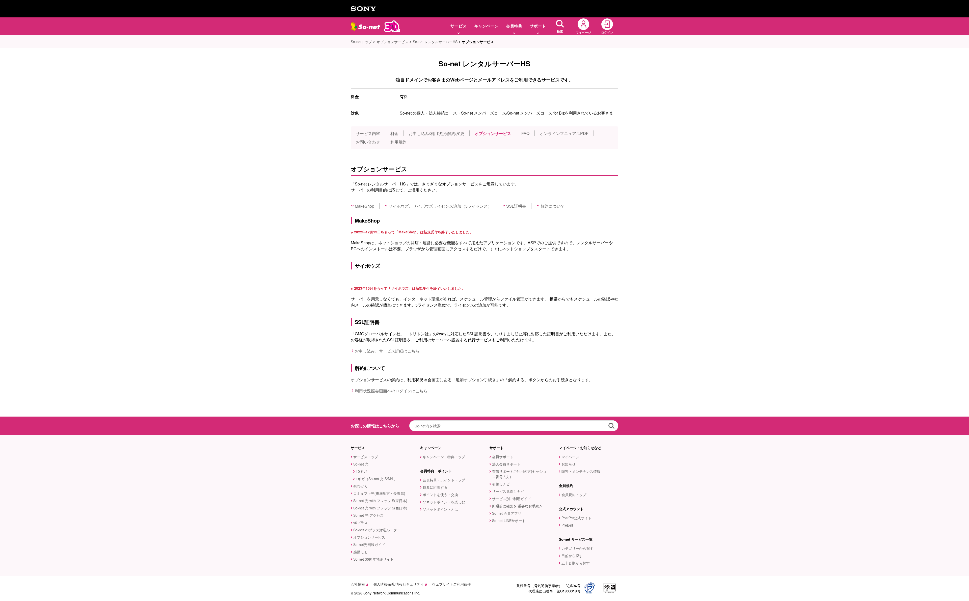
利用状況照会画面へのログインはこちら (391, 391)
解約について (553, 206)
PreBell (567, 525)
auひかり (360, 485)
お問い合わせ (368, 142)
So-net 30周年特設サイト (373, 559)
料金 (394, 133)
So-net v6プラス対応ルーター (376, 529)
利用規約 (398, 142)
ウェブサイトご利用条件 (451, 584)
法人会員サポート (506, 464)
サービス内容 (368, 133)
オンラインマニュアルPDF (564, 133)
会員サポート (502, 456)
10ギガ (361, 471)
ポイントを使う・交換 (440, 494)
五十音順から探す (575, 562)
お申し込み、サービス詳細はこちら (387, 351)
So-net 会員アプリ (506, 513)
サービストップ (365, 456)
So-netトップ (361, 41)
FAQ (525, 133)
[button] (560, 26)
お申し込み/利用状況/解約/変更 (436, 133)
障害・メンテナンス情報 (580, 471)
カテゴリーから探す (577, 548)
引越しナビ (501, 483)
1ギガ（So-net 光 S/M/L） (376, 478)
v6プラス (360, 522)
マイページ (570, 456)
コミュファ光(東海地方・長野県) (379, 493)
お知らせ (568, 464)
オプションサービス (392, 41)
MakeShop (364, 206)
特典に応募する (435, 487)
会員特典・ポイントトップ (444, 479)
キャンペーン (486, 26)
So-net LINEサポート (509, 520)
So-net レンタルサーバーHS (435, 41)
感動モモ (360, 551)
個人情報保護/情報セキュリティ (398, 584)
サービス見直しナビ (508, 491)
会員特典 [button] (514, 26)
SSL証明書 (516, 206)
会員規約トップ (573, 494)
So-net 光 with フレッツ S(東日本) (380, 500)
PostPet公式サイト (576, 517)
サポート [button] (538, 26)
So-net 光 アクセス (368, 515)
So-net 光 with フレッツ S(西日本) (380, 507)
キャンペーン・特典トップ (444, 456)
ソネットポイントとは (440, 509)
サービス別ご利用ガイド (511, 498)
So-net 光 (360, 464)
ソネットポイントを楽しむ (444, 501)
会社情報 (358, 584)
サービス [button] (458, 26)
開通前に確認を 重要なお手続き (517, 505)
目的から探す (572, 555)
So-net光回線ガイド (369, 544)
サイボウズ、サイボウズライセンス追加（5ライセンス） (440, 206)
